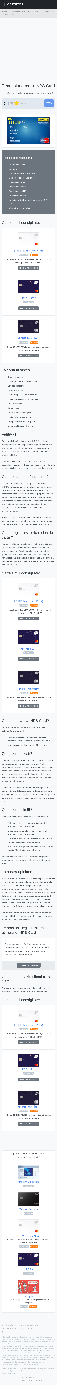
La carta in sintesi (17, 164)
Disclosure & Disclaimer (13, 1328)
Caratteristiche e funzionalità (22, 173)
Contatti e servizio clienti (20, 208)
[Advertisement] (28, 47)
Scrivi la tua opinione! (28, 965)
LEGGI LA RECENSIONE (28, 268)
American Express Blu (28, 1184)
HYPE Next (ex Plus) (28, 251)
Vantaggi (13, 169)
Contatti (29, 1328)
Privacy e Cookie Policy (28, 1325)
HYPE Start (28, 298)
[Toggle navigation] (52, 4)
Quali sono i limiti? (17, 191)
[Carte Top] (12, 4)
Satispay (28, 1301)
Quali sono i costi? (17, 186)
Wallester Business (28, 1211)
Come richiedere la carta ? (21, 178)
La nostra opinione (17, 195)
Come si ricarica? (17, 182)
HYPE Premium (28, 338)
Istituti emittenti (9, 1325)
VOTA (49, 103)
